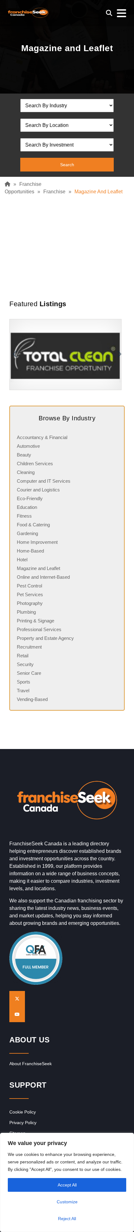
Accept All (67, 1184)
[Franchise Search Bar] (109, 13)
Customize (67, 1201)
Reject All (67, 1218)
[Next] (120, 354)
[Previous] (14, 354)
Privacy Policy (22, 1122)
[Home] (9, 184)
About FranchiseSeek (30, 1063)
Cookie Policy (22, 1111)
